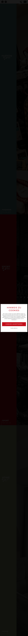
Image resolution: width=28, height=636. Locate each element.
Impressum (13, 319)
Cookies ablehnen (14, 328)
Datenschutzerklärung (12, 318)
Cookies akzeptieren (14, 324)
